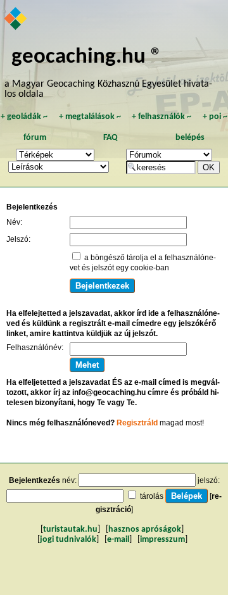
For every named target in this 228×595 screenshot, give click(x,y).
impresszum (162, 540)
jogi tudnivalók (68, 540)
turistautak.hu (70, 529)
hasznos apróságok (144, 529)
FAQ (110, 138)
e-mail (118, 540)
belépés (190, 138)
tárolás (151, 496)
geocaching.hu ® (86, 57)
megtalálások (90, 117)
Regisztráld (137, 422)
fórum (34, 138)
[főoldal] (16, 19)
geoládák (24, 117)
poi (215, 117)
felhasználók (161, 117)
